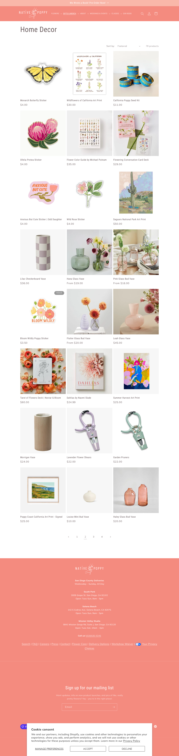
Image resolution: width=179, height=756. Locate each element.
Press (54, 644)
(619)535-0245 (93, 635)
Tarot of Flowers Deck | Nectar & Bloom (40, 398)
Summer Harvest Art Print (126, 398)
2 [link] (85, 536)
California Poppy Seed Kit (126, 100)
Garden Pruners (121, 457)
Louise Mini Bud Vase (78, 516)
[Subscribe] (113, 707)
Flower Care (79, 644)
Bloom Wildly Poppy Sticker (34, 338)
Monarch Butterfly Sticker (33, 100)
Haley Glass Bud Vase (124, 516)
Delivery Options (99, 644)
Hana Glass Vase (75, 279)
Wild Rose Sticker (76, 219)
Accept (88, 748)
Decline (127, 748)
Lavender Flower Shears (79, 457)
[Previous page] (68, 536)
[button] (57, 14)
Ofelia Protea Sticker (31, 160)
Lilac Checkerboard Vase (33, 279)
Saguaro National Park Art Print (129, 219)
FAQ (35, 644)
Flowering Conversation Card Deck (131, 160)
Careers (44, 644)
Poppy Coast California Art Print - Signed (41, 516)
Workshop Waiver (122, 644)
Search (26, 644)
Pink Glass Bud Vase (123, 279)
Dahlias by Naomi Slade (79, 398)
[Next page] (110, 536)
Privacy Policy (131, 740)
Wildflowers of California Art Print (84, 100)
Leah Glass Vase (121, 338)
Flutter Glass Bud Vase (78, 338)
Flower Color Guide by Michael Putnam (87, 160)
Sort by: (110, 46)
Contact (65, 644)
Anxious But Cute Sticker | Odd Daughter (41, 219)
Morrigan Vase (27, 457)
